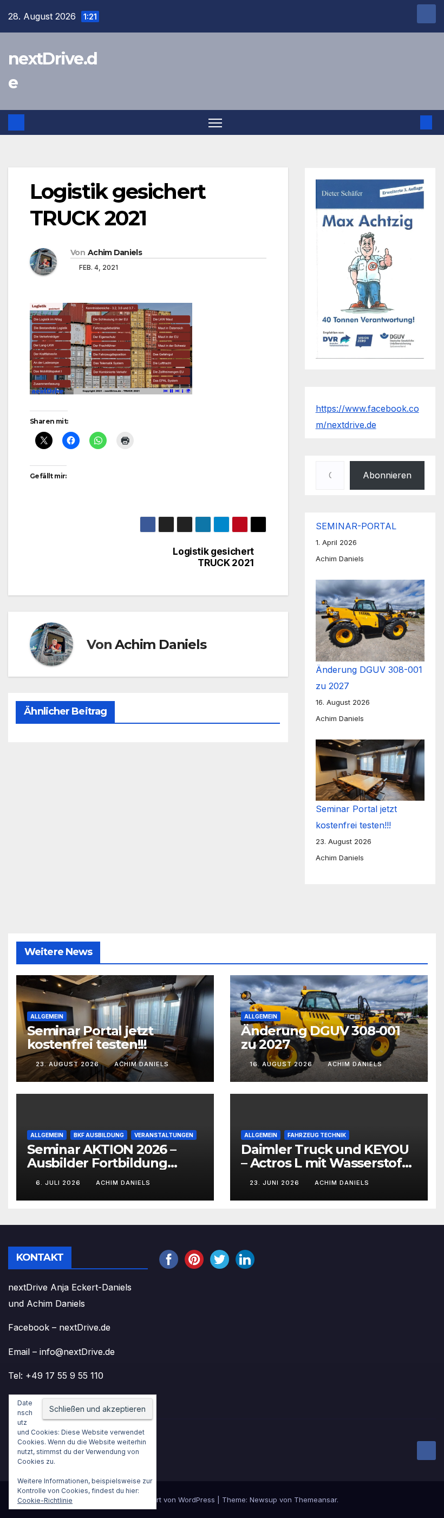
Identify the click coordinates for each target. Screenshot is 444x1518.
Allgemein (46, 1016)
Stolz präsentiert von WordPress (161, 1499)
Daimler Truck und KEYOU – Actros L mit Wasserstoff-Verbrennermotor (326, 1162)
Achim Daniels (115, 252)
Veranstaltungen (163, 1134)
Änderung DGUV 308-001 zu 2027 (320, 1037)
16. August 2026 (282, 1064)
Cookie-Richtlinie (45, 1500)
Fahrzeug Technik (317, 1134)
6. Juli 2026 (59, 1182)
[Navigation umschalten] (215, 122)
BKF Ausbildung (99, 1134)
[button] (409, 122)
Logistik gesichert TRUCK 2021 (213, 557)
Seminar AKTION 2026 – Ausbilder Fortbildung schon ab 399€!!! (101, 1162)
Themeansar (315, 1499)
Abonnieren (387, 475)
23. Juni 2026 (276, 1182)
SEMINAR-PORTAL (356, 526)
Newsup (263, 1499)
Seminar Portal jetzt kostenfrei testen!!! (90, 1037)
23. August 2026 (68, 1064)
